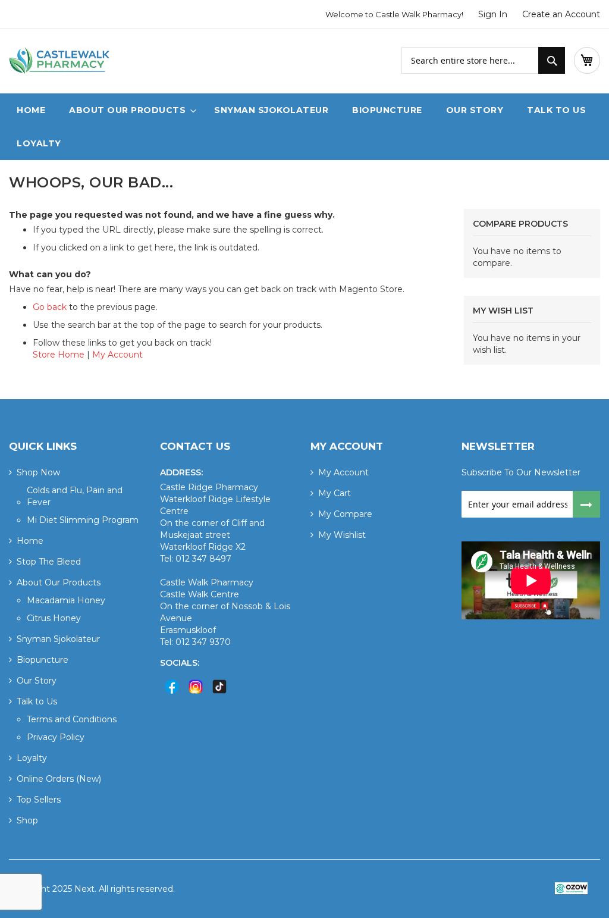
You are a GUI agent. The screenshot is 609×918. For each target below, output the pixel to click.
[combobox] (483, 60)
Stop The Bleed (49, 561)
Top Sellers (39, 799)
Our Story (36, 680)
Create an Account (561, 14)
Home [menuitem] (31, 110)
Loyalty (32, 758)
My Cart (334, 493)
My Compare (345, 514)
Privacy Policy (55, 737)
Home (30, 540)
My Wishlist (342, 535)
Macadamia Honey (66, 600)
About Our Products (59, 582)
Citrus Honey (54, 618)
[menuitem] (129, 110)
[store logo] (59, 61)
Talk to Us (37, 701)
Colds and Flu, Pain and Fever (75, 496)
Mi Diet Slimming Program (83, 520)
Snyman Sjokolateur (58, 639)
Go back (50, 307)
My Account (117, 354)
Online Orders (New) (59, 778)
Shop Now (38, 472)
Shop (27, 820)
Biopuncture (42, 659)
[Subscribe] (587, 504)
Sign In (492, 14)
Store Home (58, 354)
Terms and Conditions (72, 719)
